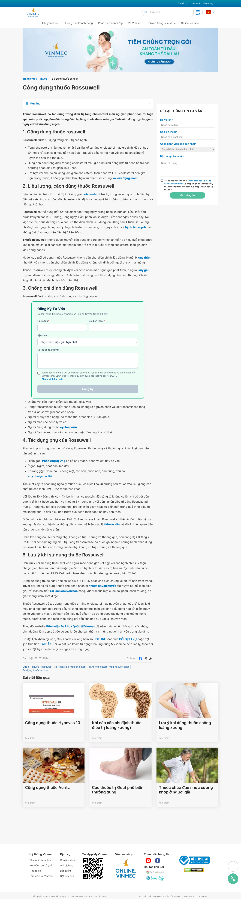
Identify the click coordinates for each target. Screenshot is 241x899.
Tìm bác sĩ (182, 3)
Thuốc (43, 78)
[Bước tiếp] (155, 878)
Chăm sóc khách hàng (202, 3)
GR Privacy (189, 896)
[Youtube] (148, 860)
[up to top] (233, 866)
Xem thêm (30, 738)
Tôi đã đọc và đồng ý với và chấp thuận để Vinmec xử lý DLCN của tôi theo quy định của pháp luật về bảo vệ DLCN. (188, 185)
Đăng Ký (88, 389)
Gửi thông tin (187, 195)
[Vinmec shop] (126, 869)
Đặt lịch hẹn (67, 876)
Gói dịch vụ (66, 865)
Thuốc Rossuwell (41, 666)
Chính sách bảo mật (52, 379)
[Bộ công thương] (194, 860)
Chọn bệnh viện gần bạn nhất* (178, 143)
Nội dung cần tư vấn (48, 350)
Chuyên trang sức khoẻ (161, 23)
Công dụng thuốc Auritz (47, 787)
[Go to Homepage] (33, 12)
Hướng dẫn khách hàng (78, 23)
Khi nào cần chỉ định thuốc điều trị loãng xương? (116, 725)
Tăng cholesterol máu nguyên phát (109, 666)
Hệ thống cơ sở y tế (40, 865)
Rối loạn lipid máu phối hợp (70, 666)
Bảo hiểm (65, 870)
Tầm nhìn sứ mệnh (40, 860)
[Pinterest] (150, 658)
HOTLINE (100, 639)
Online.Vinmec (190, 23)
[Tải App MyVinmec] (93, 869)
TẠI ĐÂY (45, 644)
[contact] (233, 878)
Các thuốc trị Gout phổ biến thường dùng (117, 790)
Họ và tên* (166, 119)
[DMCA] (194, 870)
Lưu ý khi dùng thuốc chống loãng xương (185, 725)
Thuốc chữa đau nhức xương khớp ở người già (186, 790)
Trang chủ (29, 78)
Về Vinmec (134, 23)
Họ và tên (43, 321)
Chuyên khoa (50, 23)
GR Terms (202, 896)
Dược (26, 666)
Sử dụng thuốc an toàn (65, 78)
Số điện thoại (97, 321)
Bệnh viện (43, 335)
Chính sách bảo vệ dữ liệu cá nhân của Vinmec (159, 896)
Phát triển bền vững (110, 23)
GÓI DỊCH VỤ (128, 639)
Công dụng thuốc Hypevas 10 (52, 723)
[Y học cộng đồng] (155, 872)
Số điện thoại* (168, 131)
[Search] (145, 12)
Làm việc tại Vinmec (41, 876)
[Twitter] (146, 658)
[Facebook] (140, 658)
